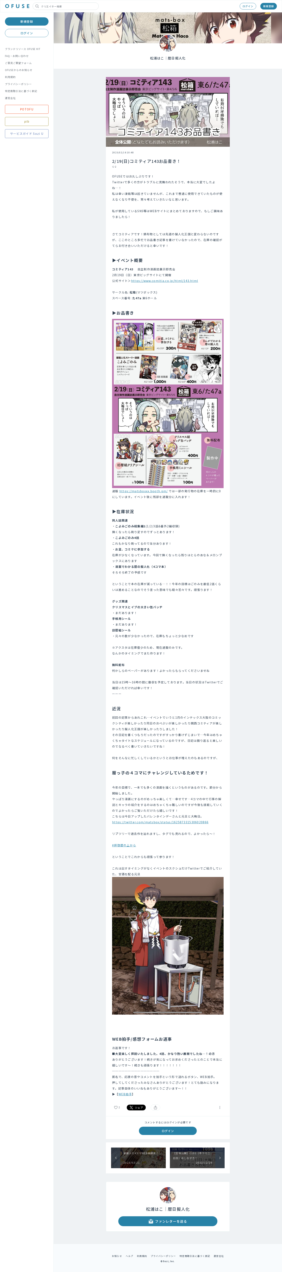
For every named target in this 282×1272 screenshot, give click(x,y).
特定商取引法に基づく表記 (21, 91)
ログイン (248, 6)
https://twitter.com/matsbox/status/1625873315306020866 (160, 822)
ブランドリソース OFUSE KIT (22, 49)
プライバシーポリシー (18, 84)
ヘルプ (129, 1256)
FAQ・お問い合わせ (17, 56)
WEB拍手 (125, 1094)
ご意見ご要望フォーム (18, 63)
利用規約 (10, 77)
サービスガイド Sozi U (26, 133)
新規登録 (268, 6)
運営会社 (10, 98)
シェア (139, 1107)
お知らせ (117, 1256)
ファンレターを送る (171, 1221)
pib (27, 121)
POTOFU (26, 109)
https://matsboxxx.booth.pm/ (143, 491)
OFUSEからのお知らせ (18, 70)
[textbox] (168, 635)
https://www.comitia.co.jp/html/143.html (164, 281)
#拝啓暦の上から (124, 845)
